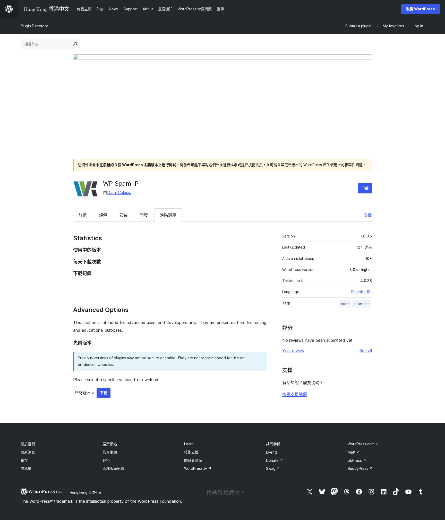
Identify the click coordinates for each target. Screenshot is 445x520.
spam (345, 304)
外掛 (106, 460)
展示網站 (109, 444)
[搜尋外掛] (75, 44)
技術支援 (191, 452)
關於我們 (28, 444)
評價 (103, 215)
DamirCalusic (119, 192)
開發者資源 (193, 460)
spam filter (362, 304)
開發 (144, 215)
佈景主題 (109, 452)
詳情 (83, 215)
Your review (293, 350)
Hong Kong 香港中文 (86, 492)
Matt (354, 452)
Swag (273, 468)
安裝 (123, 215)
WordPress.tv (197, 468)
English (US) (361, 291)
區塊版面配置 (113, 468)
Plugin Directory (34, 26)
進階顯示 (168, 215)
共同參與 (273, 444)
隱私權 (26, 468)
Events (272, 452)
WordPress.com (363, 444)
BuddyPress (360, 468)
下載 (365, 188)
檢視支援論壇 (294, 394)
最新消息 (28, 452)
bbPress (357, 460)
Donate (274, 460)
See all (366, 350)
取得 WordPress (420, 9)
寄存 (24, 460)
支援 (368, 215)
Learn (189, 444)
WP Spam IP (121, 183)
